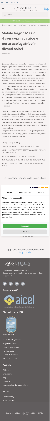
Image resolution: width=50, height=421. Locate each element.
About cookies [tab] (25, 192)
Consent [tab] (9, 192)
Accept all (25, 226)
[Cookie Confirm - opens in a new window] (39, 187)
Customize (25, 232)
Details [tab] (41, 192)
